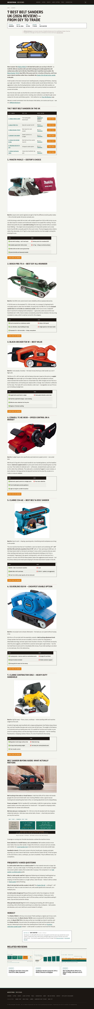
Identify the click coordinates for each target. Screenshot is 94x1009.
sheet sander (12, 882)
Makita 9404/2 (22, 67)
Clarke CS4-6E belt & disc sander (46, 75)
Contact (58, 995)
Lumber (31, 999)
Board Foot (18, 999)
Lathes (43, 2)
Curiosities (69, 2)
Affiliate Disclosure (67, 995)
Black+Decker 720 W (13, 73)
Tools (62, 2)
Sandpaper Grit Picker (41, 999)
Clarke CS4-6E (41, 885)
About (44, 995)
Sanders (38, 2)
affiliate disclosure (15, 102)
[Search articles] (85, 2)
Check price (51, 118)
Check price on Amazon (14, 257)
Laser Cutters (56, 2)
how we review (59, 938)
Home (8, 7)
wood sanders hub (22, 847)
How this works (59, 32)
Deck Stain (25, 999)
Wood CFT (50, 999)
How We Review (46, 97)
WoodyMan (15, 2)
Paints (48, 2)
